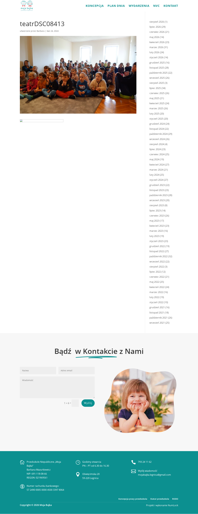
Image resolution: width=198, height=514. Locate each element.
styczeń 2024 (156, 179)
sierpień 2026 (156, 21)
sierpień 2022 (156, 266)
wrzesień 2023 (157, 200)
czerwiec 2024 (157, 154)
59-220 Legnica (90, 478)
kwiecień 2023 (157, 225)
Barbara (40, 31)
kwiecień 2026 (157, 42)
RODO (175, 498)
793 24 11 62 (144, 461)
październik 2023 (158, 195)
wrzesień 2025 (157, 77)
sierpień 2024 (156, 144)
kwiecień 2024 (157, 164)
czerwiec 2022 (157, 276)
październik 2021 (158, 317)
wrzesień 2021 (157, 322)
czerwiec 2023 (157, 215)
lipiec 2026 (155, 26)
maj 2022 (154, 281)
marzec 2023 (156, 230)
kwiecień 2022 (157, 287)
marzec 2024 (156, 169)
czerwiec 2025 (157, 93)
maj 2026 (154, 37)
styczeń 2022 (156, 302)
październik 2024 (158, 133)
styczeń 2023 (156, 241)
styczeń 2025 (156, 118)
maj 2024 (154, 159)
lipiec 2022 (155, 271)
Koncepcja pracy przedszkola (132, 498)
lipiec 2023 (155, 210)
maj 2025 (154, 98)
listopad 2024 (156, 128)
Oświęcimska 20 (91, 474)
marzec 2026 (156, 47)
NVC (156, 6)
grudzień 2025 (157, 62)
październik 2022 (158, 256)
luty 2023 (154, 236)
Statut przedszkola (159, 498)
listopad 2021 (156, 312)
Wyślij (88, 403)
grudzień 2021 (157, 307)
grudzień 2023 (157, 185)
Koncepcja (95, 6)
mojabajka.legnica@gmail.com (154, 474)
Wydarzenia (139, 6)
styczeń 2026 (156, 57)
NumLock (172, 505)
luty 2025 (154, 113)
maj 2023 (154, 220)
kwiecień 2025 (157, 103)
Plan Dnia (116, 6)
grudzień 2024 (157, 123)
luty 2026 (154, 52)
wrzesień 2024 (157, 139)
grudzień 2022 (157, 246)
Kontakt (171, 6)
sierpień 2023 (156, 205)
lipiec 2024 (155, 149)
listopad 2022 (156, 251)
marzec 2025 (156, 108)
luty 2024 (154, 174)
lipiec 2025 (155, 88)
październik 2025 (158, 72)
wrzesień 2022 (157, 261)
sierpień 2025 (156, 82)
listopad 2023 (156, 190)
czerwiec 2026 (157, 31)
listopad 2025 (156, 67)
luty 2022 (154, 297)
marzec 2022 (156, 292)
